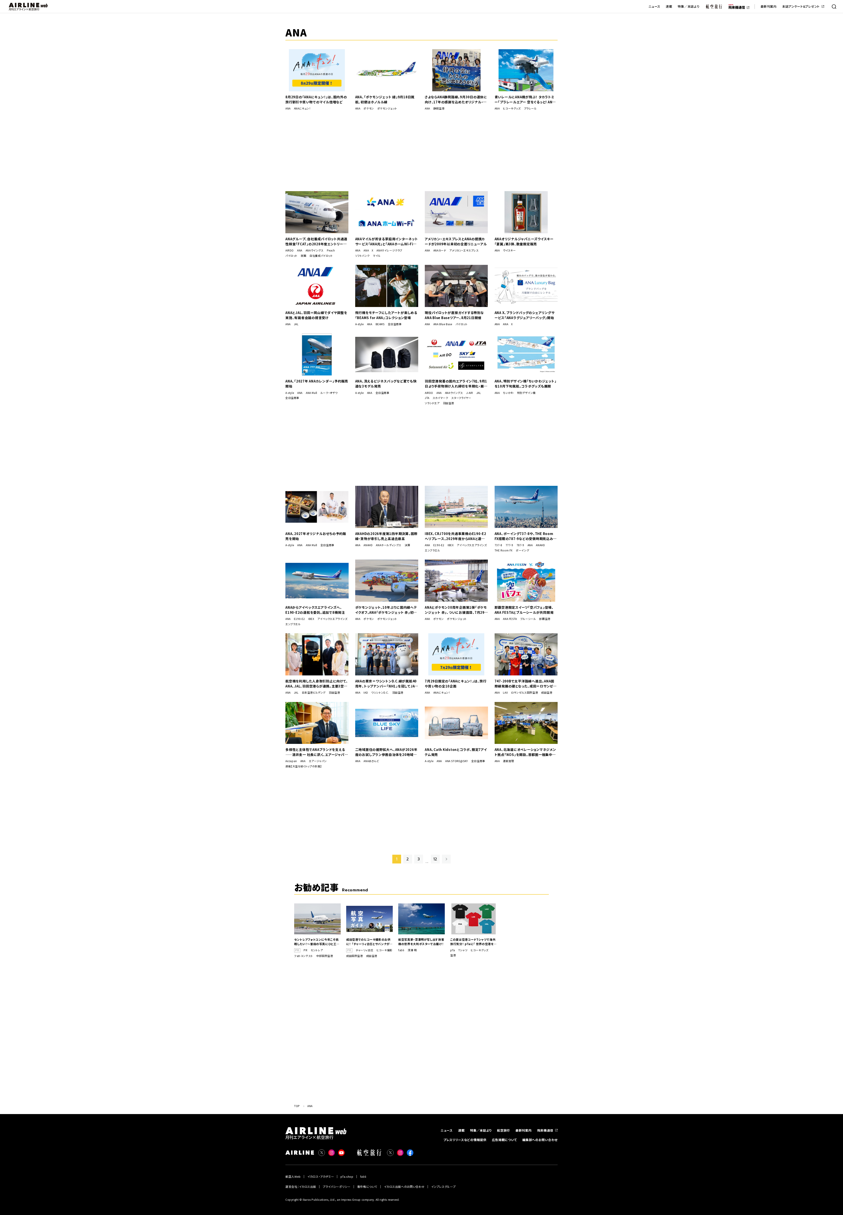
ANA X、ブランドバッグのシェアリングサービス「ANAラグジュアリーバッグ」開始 (525, 315)
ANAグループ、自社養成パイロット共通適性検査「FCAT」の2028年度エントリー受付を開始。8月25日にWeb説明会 (316, 241)
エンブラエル (432, 550)
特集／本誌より (688, 6)
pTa (452, 950)
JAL (296, 324)
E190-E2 (438, 545)
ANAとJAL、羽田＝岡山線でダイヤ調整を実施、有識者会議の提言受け (316, 315)
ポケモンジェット (387, 108)
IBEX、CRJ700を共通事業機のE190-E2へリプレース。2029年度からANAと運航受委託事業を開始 (455, 536)
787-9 (520, 545)
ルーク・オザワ (329, 393)
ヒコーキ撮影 (384, 950)
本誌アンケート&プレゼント (801, 6)
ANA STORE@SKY (456, 761)
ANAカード (439, 250)
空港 (453, 955)
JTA (427, 398)
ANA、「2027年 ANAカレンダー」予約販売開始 (316, 383)
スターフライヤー (461, 398)
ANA (288, 108)
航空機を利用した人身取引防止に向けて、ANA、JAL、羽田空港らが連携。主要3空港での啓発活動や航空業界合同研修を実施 (316, 684)
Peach (331, 250)
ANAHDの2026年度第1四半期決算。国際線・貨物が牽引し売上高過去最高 (386, 536)
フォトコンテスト (303, 956)
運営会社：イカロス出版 (300, 1186)
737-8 (498, 545)
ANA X (368, 250)
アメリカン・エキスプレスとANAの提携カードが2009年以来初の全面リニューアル (456, 241)
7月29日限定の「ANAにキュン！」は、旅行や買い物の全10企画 (455, 683)
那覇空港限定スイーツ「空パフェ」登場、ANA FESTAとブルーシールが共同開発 (524, 610)
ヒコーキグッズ (512, 108)
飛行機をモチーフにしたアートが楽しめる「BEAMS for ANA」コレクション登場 (386, 315)
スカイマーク (440, 398)
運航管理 (508, 761)
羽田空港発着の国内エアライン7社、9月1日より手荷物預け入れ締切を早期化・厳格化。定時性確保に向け (456, 384)
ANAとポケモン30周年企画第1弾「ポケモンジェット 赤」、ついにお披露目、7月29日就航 (456, 610)
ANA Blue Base (442, 324)
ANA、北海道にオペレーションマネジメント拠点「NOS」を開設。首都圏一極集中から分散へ (525, 752)
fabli (401, 950)
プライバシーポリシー (337, 1186)
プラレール (530, 108)
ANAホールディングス (388, 545)
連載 (669, 6)
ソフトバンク (362, 255)
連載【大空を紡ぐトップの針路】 (303, 766)
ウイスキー (509, 250)
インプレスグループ (443, 1186)
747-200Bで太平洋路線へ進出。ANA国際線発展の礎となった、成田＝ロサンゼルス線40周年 (526, 684)
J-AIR (469, 393)
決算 (407, 545)
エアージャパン (318, 761)
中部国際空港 (324, 956)
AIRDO (289, 250)
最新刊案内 (768, 6)
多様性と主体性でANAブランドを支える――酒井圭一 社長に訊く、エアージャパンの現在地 (316, 752)
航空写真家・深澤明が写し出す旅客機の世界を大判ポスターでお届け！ (421, 941)
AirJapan (291, 761)
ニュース (654, 6)
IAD (366, 692)
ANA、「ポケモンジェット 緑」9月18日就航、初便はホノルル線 (385, 99)
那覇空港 (544, 619)
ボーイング (522, 550)
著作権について (367, 1186)
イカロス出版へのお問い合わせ (404, 1186)
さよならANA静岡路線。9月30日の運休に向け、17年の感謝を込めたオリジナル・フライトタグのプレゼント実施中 (456, 99)
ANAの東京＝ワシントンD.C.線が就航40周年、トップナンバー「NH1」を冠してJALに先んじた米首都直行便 (386, 684)
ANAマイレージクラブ (389, 250)
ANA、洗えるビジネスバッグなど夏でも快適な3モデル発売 (386, 383)
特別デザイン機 (526, 393)
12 (435, 859)
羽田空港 (448, 403)
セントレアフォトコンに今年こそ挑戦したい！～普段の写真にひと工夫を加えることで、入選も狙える (316, 941)
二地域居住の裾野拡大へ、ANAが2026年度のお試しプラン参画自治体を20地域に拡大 (386, 752)
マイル (377, 255)
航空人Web (293, 1176)
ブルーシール (528, 619)
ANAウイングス (315, 250)
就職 (303, 255)
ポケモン (369, 108)
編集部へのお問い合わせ (540, 1140)
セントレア (317, 950)
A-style (359, 324)
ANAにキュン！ (302, 108)
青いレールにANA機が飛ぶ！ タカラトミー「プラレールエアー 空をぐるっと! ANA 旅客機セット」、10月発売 (525, 99)
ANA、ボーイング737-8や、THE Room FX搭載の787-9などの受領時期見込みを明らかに (526, 536)
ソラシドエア (432, 403)
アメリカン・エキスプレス (464, 250)
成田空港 (546, 692)
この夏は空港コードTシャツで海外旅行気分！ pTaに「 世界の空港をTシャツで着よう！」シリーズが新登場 (473, 941)
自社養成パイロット (321, 255)
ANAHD (368, 545)
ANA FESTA (510, 619)
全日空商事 (395, 324)
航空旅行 (503, 1130)
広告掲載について (504, 1140)
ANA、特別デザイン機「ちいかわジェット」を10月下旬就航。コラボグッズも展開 (526, 383)
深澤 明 (412, 950)
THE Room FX (504, 550)
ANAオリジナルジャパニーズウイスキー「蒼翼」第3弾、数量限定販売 (524, 241)
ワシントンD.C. (380, 692)
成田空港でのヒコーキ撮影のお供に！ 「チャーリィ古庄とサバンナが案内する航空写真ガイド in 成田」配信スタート (369, 941)
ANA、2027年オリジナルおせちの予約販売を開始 (315, 536)
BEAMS (380, 324)
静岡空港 (438, 108)
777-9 (509, 545)
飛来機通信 (545, 1130)
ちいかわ (508, 393)
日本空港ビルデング (314, 692)
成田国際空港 (354, 956)
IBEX (451, 545)
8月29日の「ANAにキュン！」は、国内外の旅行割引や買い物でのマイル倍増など (316, 99)
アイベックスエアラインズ (472, 545)
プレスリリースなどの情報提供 (464, 1140)
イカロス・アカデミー (320, 1176)
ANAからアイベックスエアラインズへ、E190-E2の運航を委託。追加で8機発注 (315, 610)
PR (305, 950)
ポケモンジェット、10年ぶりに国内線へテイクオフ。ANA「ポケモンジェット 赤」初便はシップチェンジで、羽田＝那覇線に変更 (386, 610)
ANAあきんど (371, 761)
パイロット (291, 255)
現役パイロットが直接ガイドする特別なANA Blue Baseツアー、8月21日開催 (454, 315)
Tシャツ (462, 950)
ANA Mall (311, 393)
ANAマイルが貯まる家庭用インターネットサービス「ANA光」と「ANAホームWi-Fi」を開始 (386, 241)
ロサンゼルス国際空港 (524, 692)
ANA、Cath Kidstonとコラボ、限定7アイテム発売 (456, 752)
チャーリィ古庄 (364, 950)
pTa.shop (346, 1176)
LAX (505, 692)
